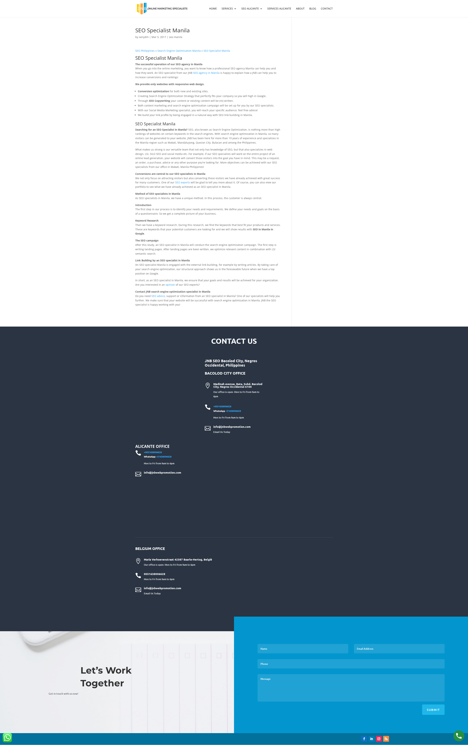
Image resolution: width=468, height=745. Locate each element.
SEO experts (182, 182)
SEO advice (158, 296)
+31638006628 (233, 410)
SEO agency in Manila (206, 73)
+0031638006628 (222, 406)
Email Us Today (221, 432)
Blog (312, 8)
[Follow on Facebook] (364, 739)
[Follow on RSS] (386, 739)
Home (213, 8)
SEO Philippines (145, 50)
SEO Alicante (250, 8)
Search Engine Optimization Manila (179, 50)
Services (227, 8)
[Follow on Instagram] (379, 739)
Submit (433, 710)
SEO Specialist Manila (216, 50)
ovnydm (144, 37)
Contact (327, 8)
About (300, 8)
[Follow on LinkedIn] (371, 739)
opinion (171, 284)
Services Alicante (279, 8)
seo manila (175, 37)
